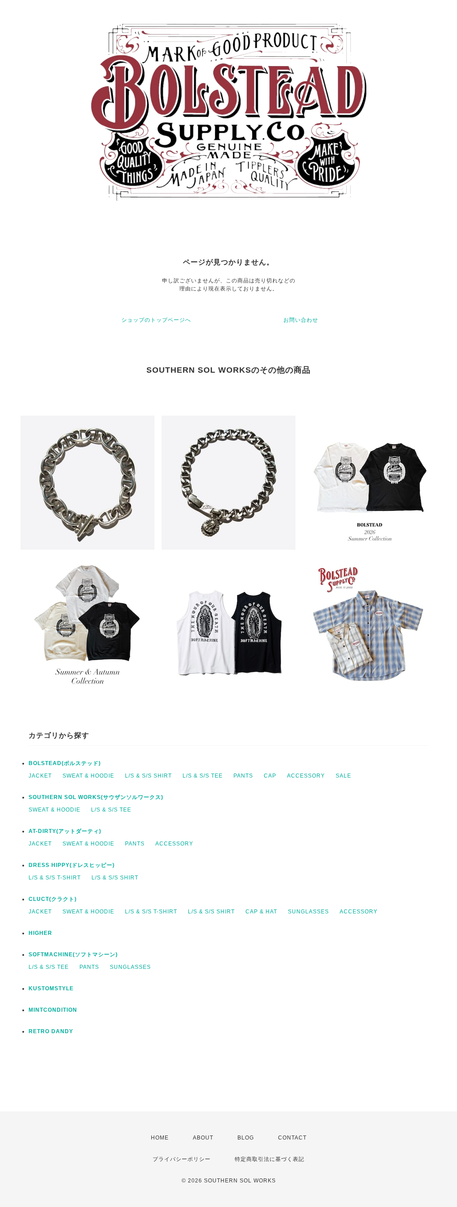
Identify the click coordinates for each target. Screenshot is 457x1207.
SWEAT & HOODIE (88, 776)
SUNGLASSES (308, 911)
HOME (160, 1138)
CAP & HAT (261, 911)
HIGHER (40, 933)
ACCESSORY (306, 776)
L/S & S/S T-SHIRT (55, 878)
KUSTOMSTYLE (51, 988)
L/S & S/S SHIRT (148, 776)
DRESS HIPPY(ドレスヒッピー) (72, 865)
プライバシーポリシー (182, 1159)
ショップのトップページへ (156, 320)
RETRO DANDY (51, 1031)
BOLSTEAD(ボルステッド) (65, 763)
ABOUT (203, 1138)
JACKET (40, 776)
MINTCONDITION (53, 1010)
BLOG (245, 1138)
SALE (343, 776)
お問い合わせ (300, 320)
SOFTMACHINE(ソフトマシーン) (73, 954)
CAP (270, 776)
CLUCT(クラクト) (53, 899)
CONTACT (292, 1138)
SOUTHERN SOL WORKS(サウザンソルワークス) (96, 797)
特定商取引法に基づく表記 (269, 1159)
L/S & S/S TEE (203, 776)
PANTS (243, 776)
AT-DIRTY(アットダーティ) (65, 831)
